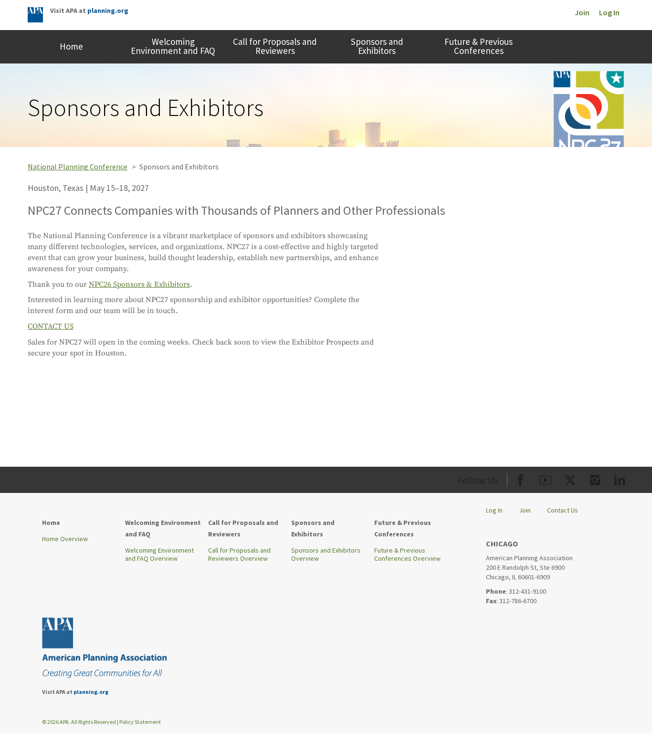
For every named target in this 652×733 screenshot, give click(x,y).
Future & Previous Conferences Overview (407, 554)
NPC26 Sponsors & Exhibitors (139, 284)
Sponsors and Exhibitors (377, 46)
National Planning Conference (77, 166)
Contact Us (562, 510)
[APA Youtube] (545, 478)
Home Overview (65, 538)
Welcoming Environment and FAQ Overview (159, 554)
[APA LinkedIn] (619, 478)
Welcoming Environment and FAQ (173, 46)
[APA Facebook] (520, 478)
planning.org (107, 10)
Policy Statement (140, 721)
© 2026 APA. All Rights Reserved (79, 721)
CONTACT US (51, 326)
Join (582, 12)
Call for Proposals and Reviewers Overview (239, 554)
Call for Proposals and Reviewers (275, 46)
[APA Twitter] (570, 478)
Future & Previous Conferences (478, 46)
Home (71, 46)
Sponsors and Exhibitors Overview (325, 554)
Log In (609, 12)
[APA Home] (35, 15)
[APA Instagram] (595, 478)
